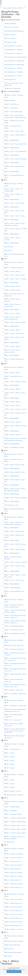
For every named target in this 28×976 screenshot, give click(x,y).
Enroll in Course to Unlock (14, 971)
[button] (1, 1)
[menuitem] (1, 3)
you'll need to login (20, 969)
